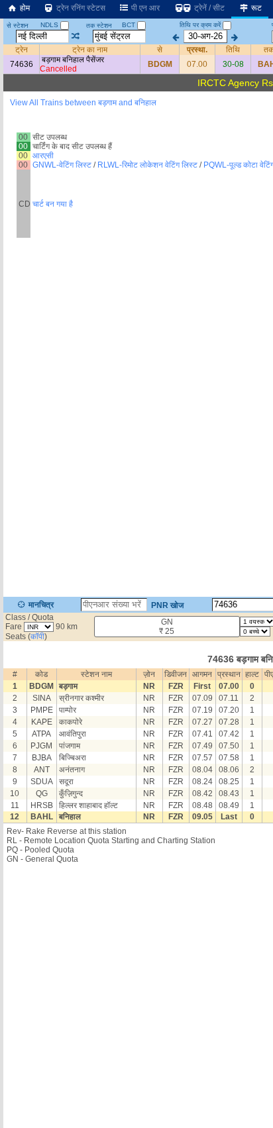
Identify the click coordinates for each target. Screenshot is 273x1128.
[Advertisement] (136, 155)
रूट (255, 8)
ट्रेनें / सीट (208, 8)
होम (24, 8)
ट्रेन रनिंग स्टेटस (79, 8)
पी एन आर (144, 8)
